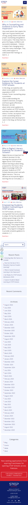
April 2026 (7, 316)
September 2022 (9, 424)
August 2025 (8, 339)
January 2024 (8, 382)
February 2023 (9, 413)
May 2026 (7, 313)
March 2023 (8, 410)
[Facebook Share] (1, 246)
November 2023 (9, 387)
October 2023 (8, 390)
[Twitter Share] (1, 249)
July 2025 (7, 342)
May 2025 (7, 348)
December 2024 (9, 362)
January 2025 (8, 359)
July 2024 (7, 370)
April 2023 (7, 407)
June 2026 (7, 311)
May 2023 (7, 404)
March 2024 (8, 376)
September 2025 (9, 336)
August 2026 (8, 305)
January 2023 (8, 416)
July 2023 (7, 399)
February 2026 (9, 322)
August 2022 (8, 427)
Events (6, 445)
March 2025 (8, 353)
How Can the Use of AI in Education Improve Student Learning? (11, 265)
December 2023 (9, 385)
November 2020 (9, 430)
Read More (5, 58)
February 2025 (9, 356)
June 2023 (7, 402)
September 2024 (9, 367)
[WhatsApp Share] (1, 256)
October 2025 (8, 333)
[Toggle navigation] (25, 2)
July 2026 (7, 308)
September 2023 (9, 393)
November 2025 (9, 330)
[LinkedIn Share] (1, 253)
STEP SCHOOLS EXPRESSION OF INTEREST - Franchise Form (14, 474)
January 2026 (8, 325)
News (6, 451)
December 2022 (9, 419)
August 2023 (8, 396)
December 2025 (9, 328)
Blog (5, 18)
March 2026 (8, 319)
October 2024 (8, 365)
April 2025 (7, 350)
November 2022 (9, 421)
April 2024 (7, 373)
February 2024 (9, 379)
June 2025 (7, 345)
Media (6, 448)
